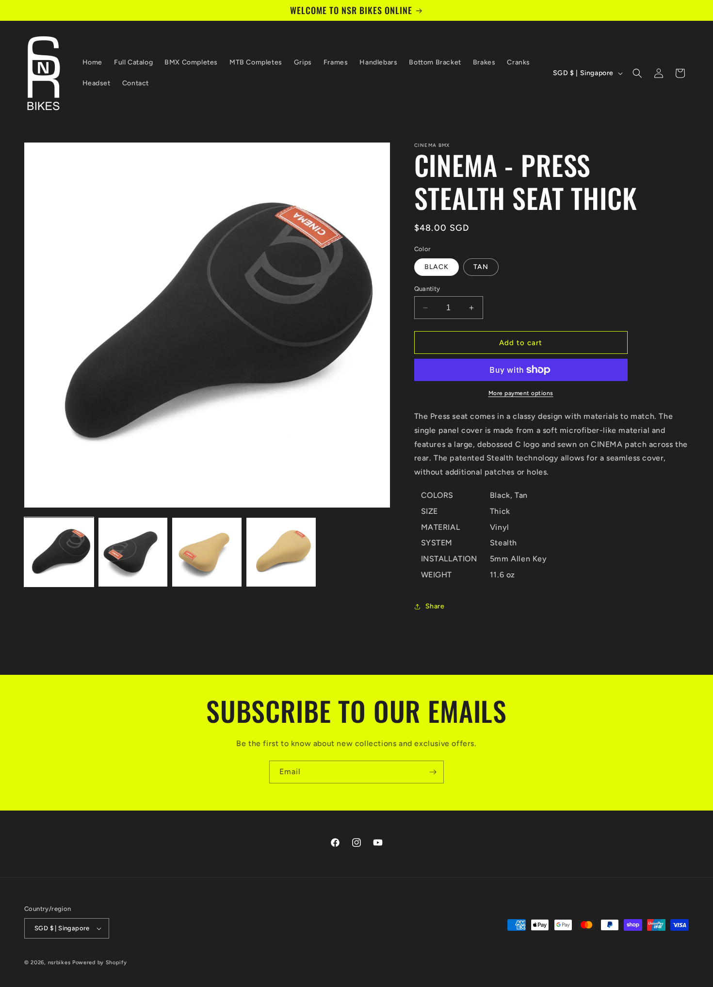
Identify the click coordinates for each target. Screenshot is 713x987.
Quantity (427, 288)
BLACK (436, 267)
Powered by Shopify (99, 962)
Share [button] (435, 606)
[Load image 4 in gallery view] (281, 552)
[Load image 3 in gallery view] (207, 552)
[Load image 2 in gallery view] (133, 552)
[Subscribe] (432, 772)
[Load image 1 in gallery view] (59, 552)
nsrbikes (59, 962)
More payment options (520, 393)
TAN (480, 267)
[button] (637, 73)
